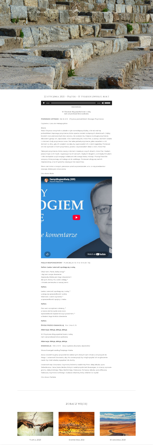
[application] (76, 103)
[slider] (108, 103)
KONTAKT (119, 12)
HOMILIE (93, 12)
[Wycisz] (103, 103)
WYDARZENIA (41, 12)
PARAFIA (28, 12)
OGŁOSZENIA (106, 12)
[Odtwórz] (44, 103)
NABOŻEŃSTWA (57, 12)
